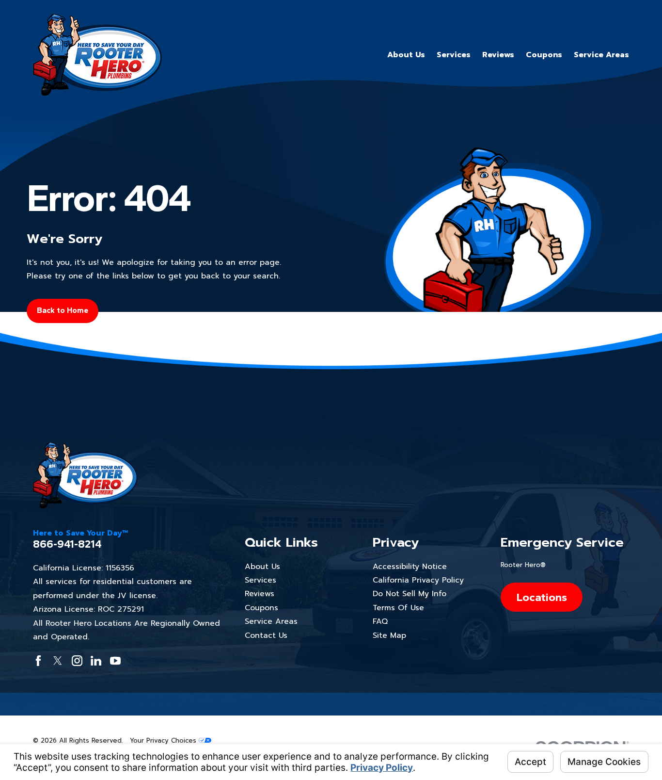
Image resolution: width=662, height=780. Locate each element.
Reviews (259, 594)
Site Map (389, 635)
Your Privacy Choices (164, 741)
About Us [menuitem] (406, 55)
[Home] (97, 55)
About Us (262, 566)
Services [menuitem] (454, 55)
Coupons (261, 608)
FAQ (380, 621)
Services (260, 580)
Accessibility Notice (410, 566)
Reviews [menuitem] (498, 55)
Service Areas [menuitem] (601, 55)
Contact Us (266, 635)
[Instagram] (77, 660)
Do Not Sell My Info (409, 594)
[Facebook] (38, 660)
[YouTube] (115, 660)
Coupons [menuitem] (544, 55)
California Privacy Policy (418, 580)
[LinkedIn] (96, 660)
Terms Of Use (398, 608)
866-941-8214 (67, 544)
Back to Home (62, 310)
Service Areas (271, 621)
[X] (57, 660)
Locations (541, 597)
